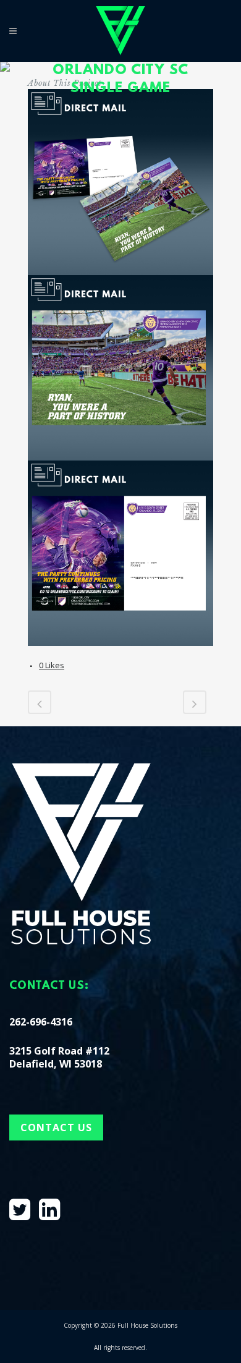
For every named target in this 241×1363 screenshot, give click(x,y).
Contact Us (56, 1127)
